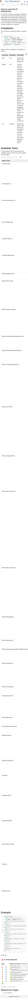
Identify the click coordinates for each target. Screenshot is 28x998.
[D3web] (1, 2)
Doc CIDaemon (8, 993)
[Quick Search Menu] (24, 1)
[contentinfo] (22, 4)
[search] (24, 1)
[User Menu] (27, 1)
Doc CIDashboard (12, 1)
